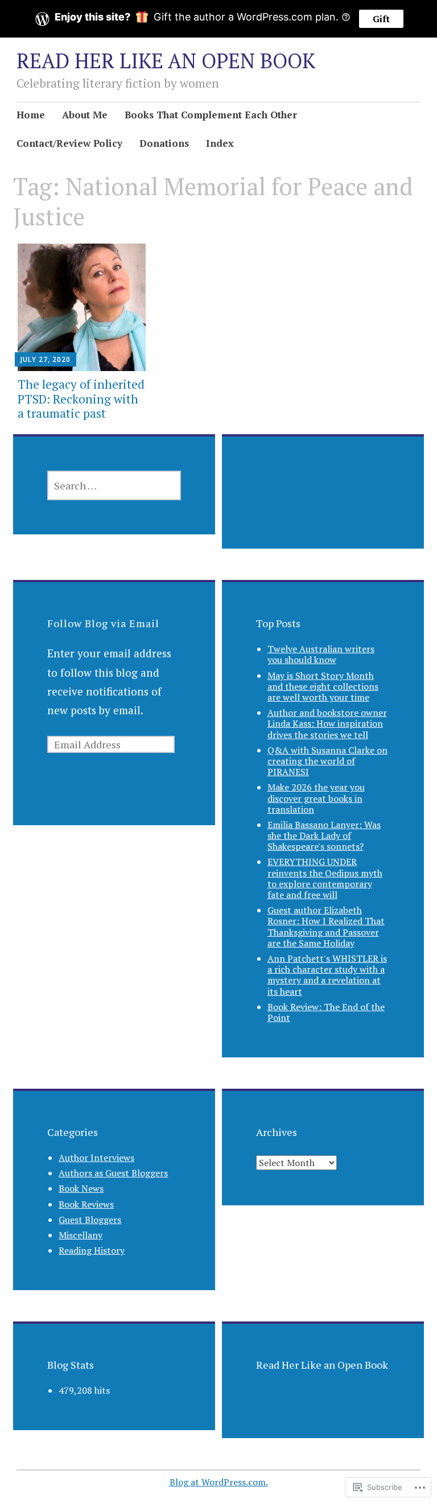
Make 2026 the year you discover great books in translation (316, 798)
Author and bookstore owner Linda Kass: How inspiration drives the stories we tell (327, 723)
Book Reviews (86, 1204)
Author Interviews (96, 1157)
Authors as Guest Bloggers (113, 1173)
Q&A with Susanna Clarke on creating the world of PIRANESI (327, 761)
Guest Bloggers (90, 1219)
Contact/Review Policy (69, 143)
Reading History (92, 1250)
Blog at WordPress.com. (219, 1482)
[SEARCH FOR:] (114, 485)
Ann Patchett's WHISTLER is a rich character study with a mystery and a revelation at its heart (327, 975)
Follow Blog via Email (103, 623)
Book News (81, 1188)
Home (31, 114)
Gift (381, 19)
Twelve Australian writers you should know (320, 654)
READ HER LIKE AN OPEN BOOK (166, 60)
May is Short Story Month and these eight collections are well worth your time (322, 686)
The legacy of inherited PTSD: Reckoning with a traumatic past (81, 398)
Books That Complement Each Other (211, 114)
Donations (164, 143)
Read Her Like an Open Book (322, 1365)
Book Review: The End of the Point (326, 1012)
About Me (85, 114)
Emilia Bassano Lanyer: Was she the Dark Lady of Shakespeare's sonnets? (324, 835)
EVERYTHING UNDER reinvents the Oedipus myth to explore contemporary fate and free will (324, 878)
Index (220, 143)
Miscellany (80, 1235)
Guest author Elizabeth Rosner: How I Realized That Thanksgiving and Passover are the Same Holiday (326, 926)
